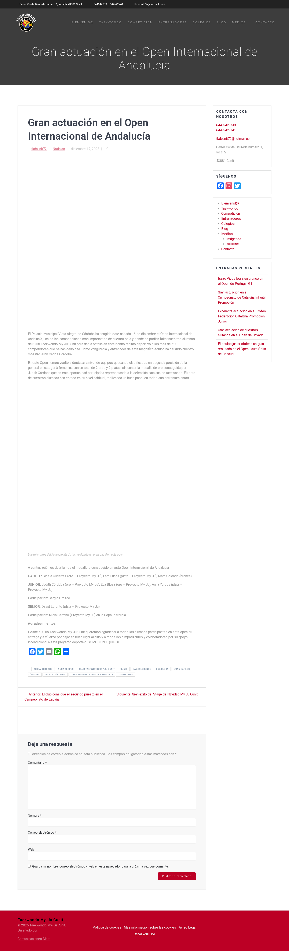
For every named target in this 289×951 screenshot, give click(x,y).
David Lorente (142, 669)
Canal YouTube (144, 934)
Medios (239, 22)
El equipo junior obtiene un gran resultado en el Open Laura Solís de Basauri (242, 349)
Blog (221, 22)
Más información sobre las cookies (150, 927)
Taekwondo (110, 22)
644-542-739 (226, 125)
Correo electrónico (42, 832)
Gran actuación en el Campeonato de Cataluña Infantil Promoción (242, 297)
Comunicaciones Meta (34, 939)
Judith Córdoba (55, 674)
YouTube (232, 244)
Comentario (37, 763)
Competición (140, 22)
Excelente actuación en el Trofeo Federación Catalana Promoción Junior (242, 316)
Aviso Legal (187, 927)
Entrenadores (172, 22)
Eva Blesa (162, 669)
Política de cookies (107, 927)
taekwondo (125, 674)
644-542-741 (226, 130)
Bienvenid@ (83, 22)
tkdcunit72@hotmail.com (234, 139)
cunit (124, 669)
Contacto (265, 22)
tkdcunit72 (39, 149)
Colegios (202, 22)
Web (31, 849)
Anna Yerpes (66, 669)
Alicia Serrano (43, 669)
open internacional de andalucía (92, 674)
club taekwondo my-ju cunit (97, 669)
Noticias (59, 149)
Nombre (34, 816)
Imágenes (233, 239)
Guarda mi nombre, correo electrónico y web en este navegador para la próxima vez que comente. (100, 866)
